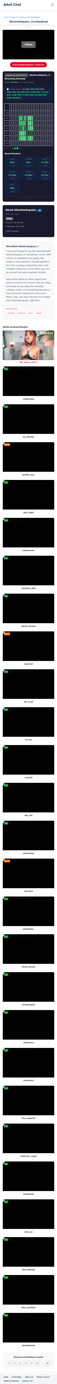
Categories (14, 17)
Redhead (23, 17)
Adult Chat (12, 5)
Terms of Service (11, 1381)
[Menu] (52, 4)
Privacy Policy (43, 1377)
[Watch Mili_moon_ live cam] (28, 345)
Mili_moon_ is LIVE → (29, 362)
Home (6, 17)
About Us (29, 1377)
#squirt (39, 313)
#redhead (11, 313)
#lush (31, 313)
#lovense (21, 313)
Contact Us (27, 1381)
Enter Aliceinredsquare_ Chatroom (28, 65)
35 (47, 1363)
